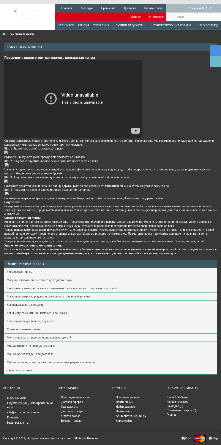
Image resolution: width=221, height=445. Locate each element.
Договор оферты (72, 402)
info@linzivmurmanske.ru (23, 412)
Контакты (13, 417)
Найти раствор (125, 406)
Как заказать (69, 406)
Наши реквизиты (17, 422)
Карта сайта (124, 420)
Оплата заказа (70, 416)
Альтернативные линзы (131, 416)
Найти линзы (124, 402)
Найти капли (124, 411)
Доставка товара (72, 411)
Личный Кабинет (177, 397)
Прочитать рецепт (127, 397)
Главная (172, 414)
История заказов (177, 401)
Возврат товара (71, 420)
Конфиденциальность (75, 397)
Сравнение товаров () (181, 410)
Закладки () (175, 406)
